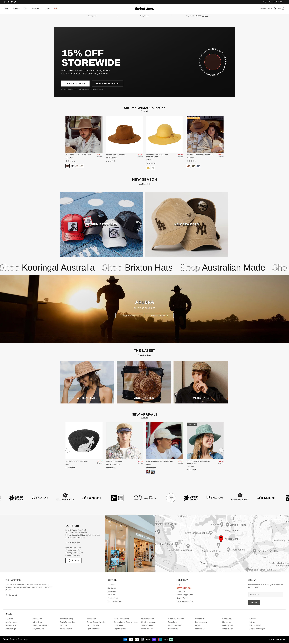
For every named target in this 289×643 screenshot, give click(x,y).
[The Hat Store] (144, 8)
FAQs (179, 585)
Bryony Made (23, 639)
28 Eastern (10, 619)
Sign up (254, 602)
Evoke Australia (201, 622)
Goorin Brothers (11, 625)
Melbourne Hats (255, 625)
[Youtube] (12, 2)
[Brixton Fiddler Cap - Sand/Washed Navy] (124, 440)
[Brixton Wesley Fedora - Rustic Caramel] (124, 134)
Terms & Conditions (115, 601)
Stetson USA (200, 629)
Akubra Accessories (121, 619)
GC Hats (252, 622)
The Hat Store (280, 639)
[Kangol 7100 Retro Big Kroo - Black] (84, 440)
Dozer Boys (172, 622)
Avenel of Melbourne (176, 619)
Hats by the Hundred (40, 625)
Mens (6, 8)
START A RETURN (184, 588)
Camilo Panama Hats (67, 622)
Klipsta (197, 625)
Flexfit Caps (226, 622)
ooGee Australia (66, 629)
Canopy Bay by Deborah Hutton (126, 622)
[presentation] (67, 145)
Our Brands (112, 588)
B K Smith (252, 619)
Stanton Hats (173, 629)
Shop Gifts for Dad (75, 83)
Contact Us (181, 591)
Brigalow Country (12, 622)
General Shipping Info (185, 595)
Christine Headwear (148, 622)
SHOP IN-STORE (129, 316)
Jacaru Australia (93, 625)
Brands (47, 8)
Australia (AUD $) (277, 1)
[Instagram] (8, 2)
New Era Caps (11, 629)
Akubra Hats (237, 267)
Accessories (35, 8)
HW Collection (65, 625)
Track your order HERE (185, 601)
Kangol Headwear (175, 625)
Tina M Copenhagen (257, 629)
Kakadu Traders (147, 625)
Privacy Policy (113, 598)
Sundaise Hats (227, 629)
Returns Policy (182, 598)
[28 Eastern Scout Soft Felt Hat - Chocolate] (84, 134)
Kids (25, 8)
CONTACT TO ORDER (159, 316)
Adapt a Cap (37, 619)
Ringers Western (120, 629)
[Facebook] (5, 2)
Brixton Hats (67, 267)
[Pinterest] (15, 2)
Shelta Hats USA (147, 629)
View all (144, 111)
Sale (55, 8)
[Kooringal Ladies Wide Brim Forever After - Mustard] (164, 134)
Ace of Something (66, 619)
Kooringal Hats (227, 625)
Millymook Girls (38, 629)
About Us (111, 585)
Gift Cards (111, 595)
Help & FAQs (267, 2)
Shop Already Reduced (107, 83)
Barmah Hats (200, 619)
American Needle (147, 619)
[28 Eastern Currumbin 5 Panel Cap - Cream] (164, 440)
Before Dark (227, 619)
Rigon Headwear (93, 629)
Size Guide (112, 591)
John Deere (118, 625)
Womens (16, 8)
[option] (144, 309)
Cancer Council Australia (96, 622)
